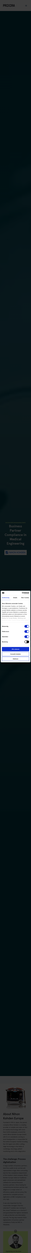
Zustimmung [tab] (5, 597)
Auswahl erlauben (15, 654)
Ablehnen (15, 659)
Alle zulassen (15, 649)
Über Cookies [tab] (25, 597)
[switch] (26, 631)
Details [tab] (15, 597)
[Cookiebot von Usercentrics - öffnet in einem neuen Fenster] (22, 593)
